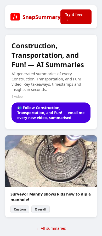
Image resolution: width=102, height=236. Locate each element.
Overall (40, 209)
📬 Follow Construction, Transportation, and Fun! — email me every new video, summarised (50, 112)
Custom (20, 209)
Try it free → (73, 17)
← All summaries (51, 228)
